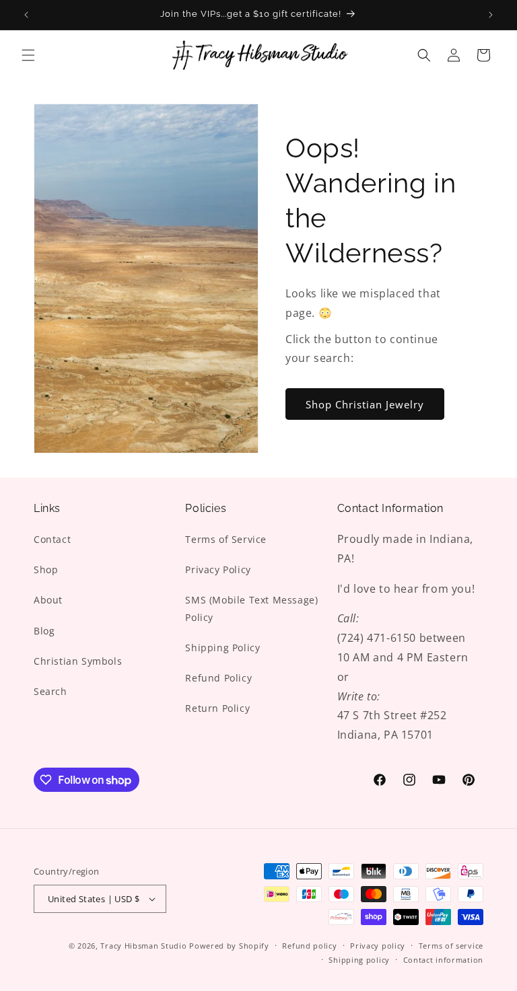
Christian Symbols (78, 661)
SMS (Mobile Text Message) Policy (251, 608)
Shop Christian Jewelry (365, 404)
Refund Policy (218, 677)
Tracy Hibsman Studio (143, 946)
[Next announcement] (491, 15)
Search (50, 691)
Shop (46, 569)
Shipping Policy (222, 647)
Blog (44, 630)
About (48, 599)
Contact (52, 539)
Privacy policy (377, 946)
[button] (28, 55)
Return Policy (217, 708)
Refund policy (309, 946)
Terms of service (451, 946)
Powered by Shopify (229, 946)
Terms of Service (226, 539)
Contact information (443, 960)
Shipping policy (359, 960)
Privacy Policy (217, 569)
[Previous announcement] (26, 15)
